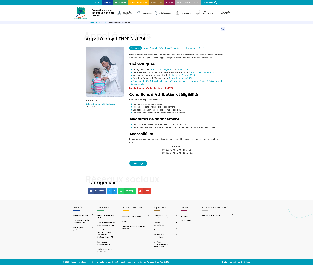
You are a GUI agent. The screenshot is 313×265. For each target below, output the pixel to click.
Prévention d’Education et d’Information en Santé (181, 48)
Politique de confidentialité (158, 262)
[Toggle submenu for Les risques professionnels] (92, 227)
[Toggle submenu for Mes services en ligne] (232, 214)
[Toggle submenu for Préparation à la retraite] (148, 215)
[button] (210, 2)
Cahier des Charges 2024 (163, 69)
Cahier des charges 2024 (180, 78)
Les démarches (166, 13)
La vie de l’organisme (128, 13)
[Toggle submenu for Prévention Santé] (92, 214)
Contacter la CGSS (226, 13)
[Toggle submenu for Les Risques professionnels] (117, 242)
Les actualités (147, 13)
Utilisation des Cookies (121, 262)
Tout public (136, 48)
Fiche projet (183, 69)
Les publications (187, 13)
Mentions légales (139, 262)
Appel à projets (101, 22)
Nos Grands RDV (208, 12)
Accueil (91, 22)
